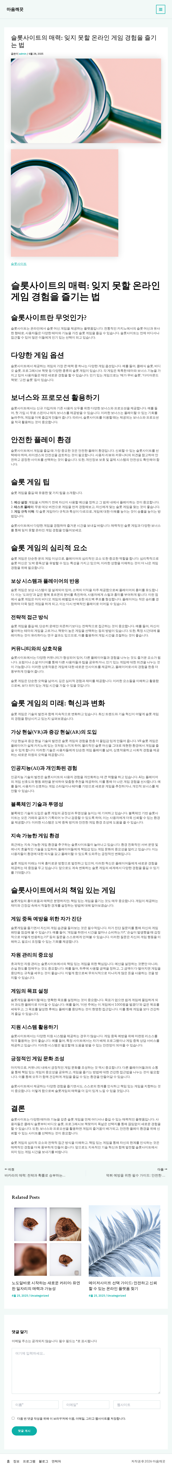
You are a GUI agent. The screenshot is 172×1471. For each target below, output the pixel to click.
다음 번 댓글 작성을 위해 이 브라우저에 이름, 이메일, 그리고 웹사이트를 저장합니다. (71, 1418)
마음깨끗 (15, 9)
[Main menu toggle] (160, 9)
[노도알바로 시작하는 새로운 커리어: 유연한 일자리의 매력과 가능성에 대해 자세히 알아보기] (47, 1241)
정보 (16, 1461)
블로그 (43, 1461)
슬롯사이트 (19, 264)
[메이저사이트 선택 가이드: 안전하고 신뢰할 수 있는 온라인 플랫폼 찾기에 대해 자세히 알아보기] (124, 1241)
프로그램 (29, 1461)
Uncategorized (39, 1295)
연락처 (56, 1461)
